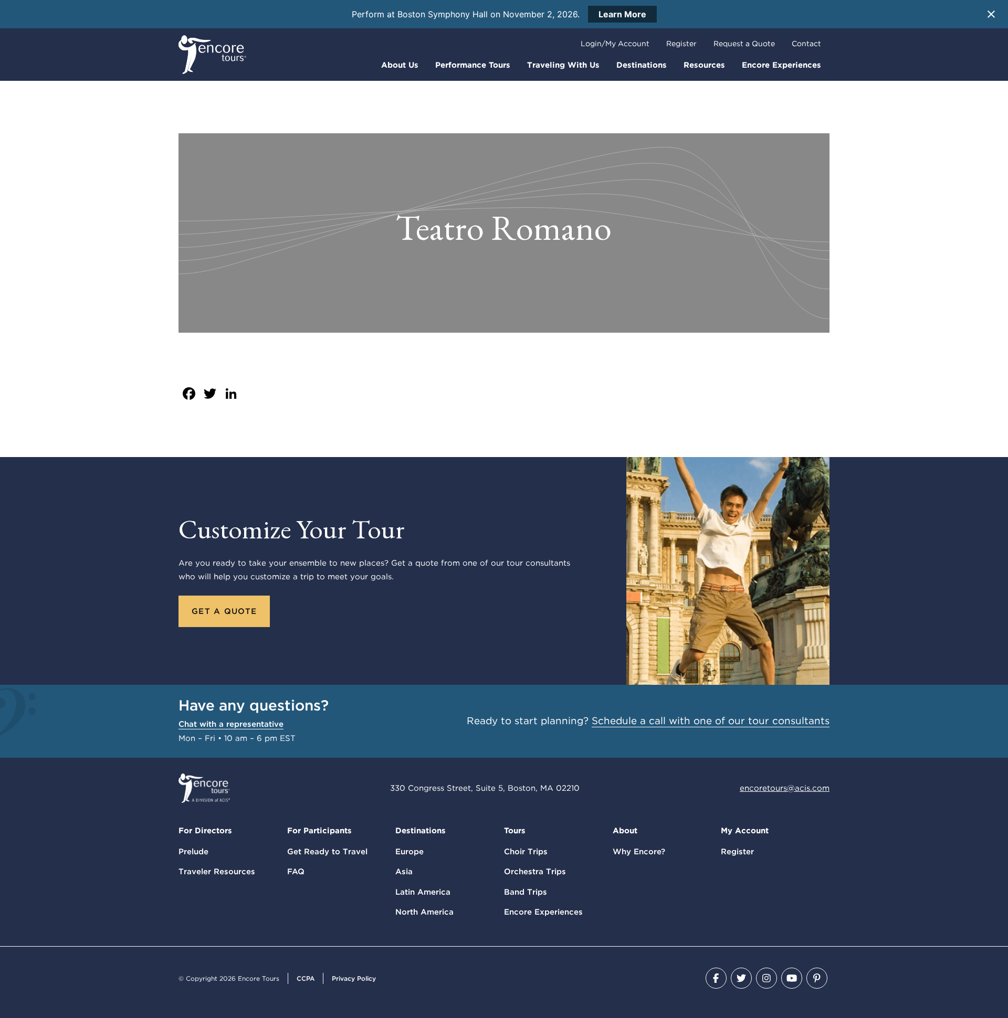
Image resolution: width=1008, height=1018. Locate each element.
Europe (409, 851)
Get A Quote (224, 611)
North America (424, 912)
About (625, 830)
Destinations (641, 65)
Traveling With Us (563, 65)
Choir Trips (526, 851)
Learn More (622, 14)
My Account (745, 830)
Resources (704, 65)
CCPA (305, 978)
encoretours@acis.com (785, 788)
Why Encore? (639, 851)
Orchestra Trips (535, 871)
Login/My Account (615, 43)
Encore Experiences (781, 65)
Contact (806, 43)
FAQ (295, 871)
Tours (515, 830)
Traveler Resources (216, 871)
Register (681, 43)
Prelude (193, 851)
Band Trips (525, 892)
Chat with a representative (231, 724)
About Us (399, 65)
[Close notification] (991, 14)
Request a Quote (744, 43)
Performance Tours (472, 65)
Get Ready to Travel (327, 851)
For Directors (205, 830)
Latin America (422, 892)
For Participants (319, 830)
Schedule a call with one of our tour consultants (711, 721)
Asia (404, 871)
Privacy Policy (354, 978)
